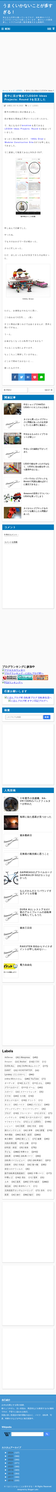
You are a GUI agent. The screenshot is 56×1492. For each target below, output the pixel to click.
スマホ (8, 1095)
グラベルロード (12, 1087)
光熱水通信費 (11, 1143)
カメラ (27, 1083)
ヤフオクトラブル (13, 1121)
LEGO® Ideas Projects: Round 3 (22, 128)
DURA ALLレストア (31, 1065)
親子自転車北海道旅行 (15, 1173)
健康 (39, 1138)
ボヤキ (42, 1113)
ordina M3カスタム (13, 1078)
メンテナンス (11, 1117)
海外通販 (9, 1134)
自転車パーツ (27, 1155)
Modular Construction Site (19, 142)
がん (40, 1083)
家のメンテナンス (13, 1130)
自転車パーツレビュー (15, 1160)
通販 (24, 1177)
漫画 (42, 1190)
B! (28, 377)
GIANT (8, 1070)
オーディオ (10, 1083)
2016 (11, 1480)
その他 (23, 1095)
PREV (8, 390)
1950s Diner (37, 138)
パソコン (37, 1104)
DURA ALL (9, 1065)
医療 (22, 1125)
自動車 (8, 1164)
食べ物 (35, 1164)
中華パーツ (39, 1173)
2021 (11, 1463)
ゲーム (32, 1087)
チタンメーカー (12, 1100)
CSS (37, 1061)
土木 (7, 1181)
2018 (11, 1473)
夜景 (7, 1194)
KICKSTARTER (25, 1070)
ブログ (8, 1113)
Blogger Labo (33, 1489)
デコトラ (32, 1100)
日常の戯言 (34, 1181)
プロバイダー (26, 1113)
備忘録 (8, 1185)
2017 (11, 1476)
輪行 (31, 1194)
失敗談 (21, 1164)
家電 (42, 1130)
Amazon (8, 1061)
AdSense (9, 1057)
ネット (8, 1104)
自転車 (8, 1155)
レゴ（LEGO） (33, 105)
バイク (21, 1104)
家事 (30, 1130)
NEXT (48, 390)
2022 (11, 1459)
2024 (11, 1452)
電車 (35, 1177)
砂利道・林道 (11, 1147)
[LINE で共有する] (41, 377)
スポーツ (9, 1091)
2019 (11, 1469)
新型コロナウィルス (14, 1168)
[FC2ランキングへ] (12, 682)
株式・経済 (27, 1134)
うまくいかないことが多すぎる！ (28, 8)
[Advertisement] (28, 64)
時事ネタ (25, 1151)
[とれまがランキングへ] (25, 679)
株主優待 (9, 1138)
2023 (11, 1456)
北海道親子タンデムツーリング (19, 1190)
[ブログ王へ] (40, 679)
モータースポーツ (34, 1117)
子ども (8, 1151)
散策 (26, 1147)
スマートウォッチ (28, 1091)
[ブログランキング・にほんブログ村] (23, 673)
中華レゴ (9, 1177)
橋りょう (26, 1138)
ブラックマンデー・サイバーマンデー (22, 1108)
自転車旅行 (37, 1160)
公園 (26, 1143)
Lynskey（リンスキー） (15, 1074)
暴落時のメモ (24, 1185)
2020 (11, 1466)
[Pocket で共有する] (34, 377)
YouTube (35, 1078)
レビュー (9, 1125)
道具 (18, 1181)
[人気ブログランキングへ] (9, 679)
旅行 (18, 1194)
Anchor (23, 1061)
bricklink (26, 125)
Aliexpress (25, 1057)
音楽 (34, 1125)
